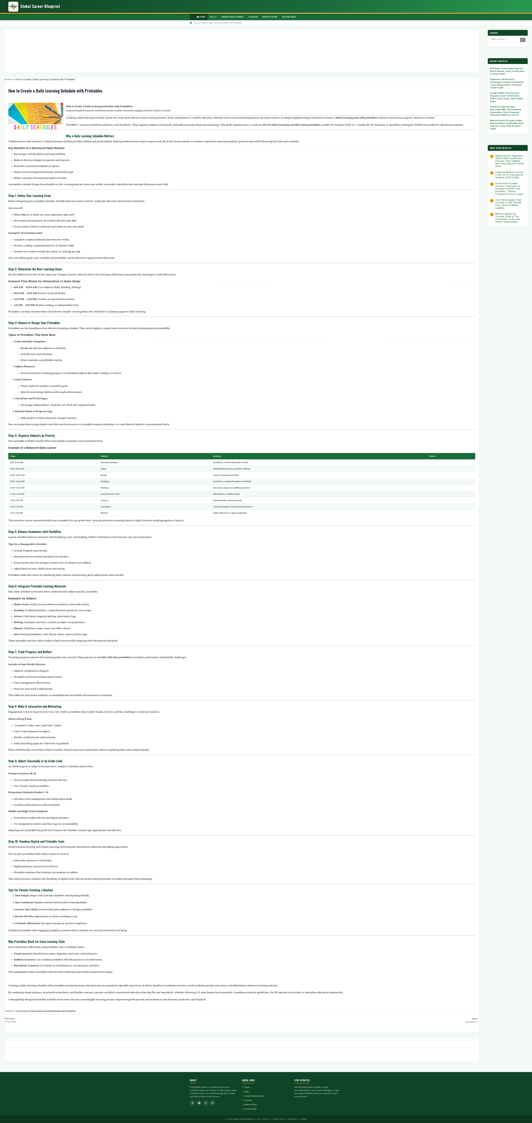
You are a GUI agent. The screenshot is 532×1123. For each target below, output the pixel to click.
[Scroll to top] (526, 1117)
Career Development (254, 1096)
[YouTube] (199, 1103)
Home (202, 17)
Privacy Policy (279, 1119)
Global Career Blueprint (242, 1119)
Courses (248, 1100)
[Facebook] (192, 1103)
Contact (303, 1119)
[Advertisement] (90, 51)
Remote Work (250, 1104)
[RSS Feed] (212, 1103)
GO (522, 40)
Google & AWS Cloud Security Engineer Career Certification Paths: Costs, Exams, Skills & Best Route (506, 97)
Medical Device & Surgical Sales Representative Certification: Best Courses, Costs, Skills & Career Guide (506, 124)
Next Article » (472, 1022)
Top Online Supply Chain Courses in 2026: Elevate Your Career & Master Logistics (508, 204)
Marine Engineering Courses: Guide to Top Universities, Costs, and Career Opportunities (507, 217)
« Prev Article (10, 1022)
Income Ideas (250, 1109)
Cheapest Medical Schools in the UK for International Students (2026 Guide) (509, 175)
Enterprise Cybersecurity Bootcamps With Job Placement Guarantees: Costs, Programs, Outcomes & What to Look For (505, 111)
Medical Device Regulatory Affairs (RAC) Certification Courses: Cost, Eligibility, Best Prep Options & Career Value (509, 161)
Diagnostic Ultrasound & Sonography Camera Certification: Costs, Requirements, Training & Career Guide (507, 83)
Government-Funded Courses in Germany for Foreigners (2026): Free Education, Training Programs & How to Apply (509, 188)
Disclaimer (292, 1119)
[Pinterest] (205, 1103)
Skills (246, 1091)
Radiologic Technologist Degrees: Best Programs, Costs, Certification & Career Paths (507, 71)
